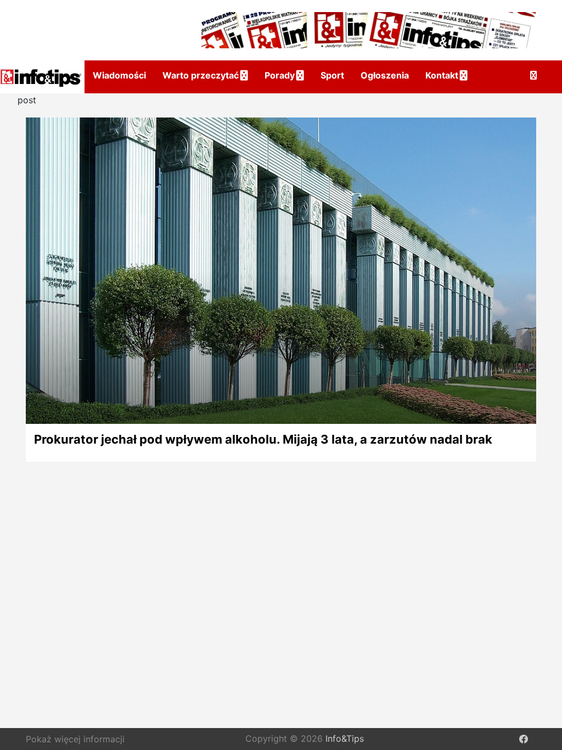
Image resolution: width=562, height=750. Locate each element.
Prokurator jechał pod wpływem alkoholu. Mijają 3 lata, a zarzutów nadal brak (263, 439)
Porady (280, 75)
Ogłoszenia (385, 75)
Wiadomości (119, 75)
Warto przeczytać (200, 75)
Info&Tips (344, 738)
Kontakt (441, 75)
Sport (332, 75)
